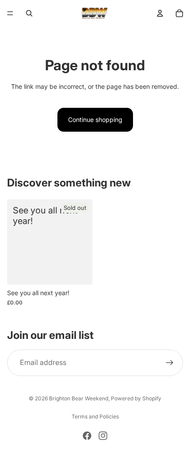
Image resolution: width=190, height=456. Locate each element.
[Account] (160, 13)
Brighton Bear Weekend (78, 398)
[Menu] (10, 13)
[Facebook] (87, 435)
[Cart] (179, 13)
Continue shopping (95, 119)
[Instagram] (103, 435)
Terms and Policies (95, 416)
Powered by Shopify (136, 398)
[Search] (29, 13)
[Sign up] (169, 362)
